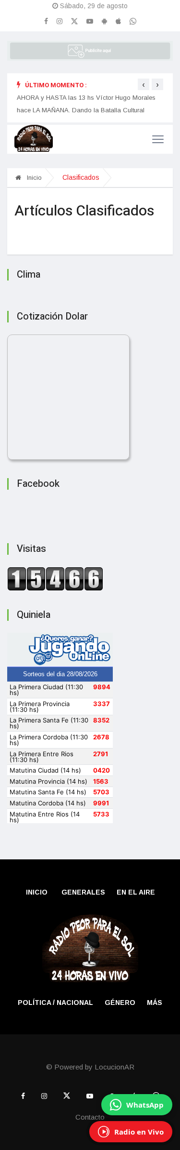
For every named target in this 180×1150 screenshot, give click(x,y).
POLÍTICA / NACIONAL (55, 1002)
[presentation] (143, 84)
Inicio (33, 177)
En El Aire (136, 892)
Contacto (90, 1117)
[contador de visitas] (55, 578)
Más (154, 1002)
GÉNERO (120, 1002)
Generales (83, 892)
